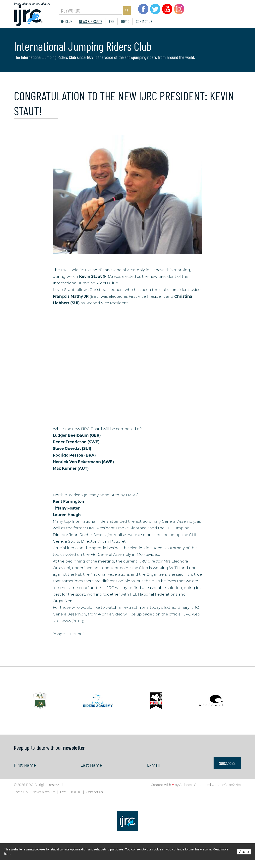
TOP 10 (125, 21)
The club (66, 21)
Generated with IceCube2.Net (217, 785)
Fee (111, 21)
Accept (244, 851)
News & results (90, 21)
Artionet (185, 785)
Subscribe (227, 763)
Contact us (144, 21)
